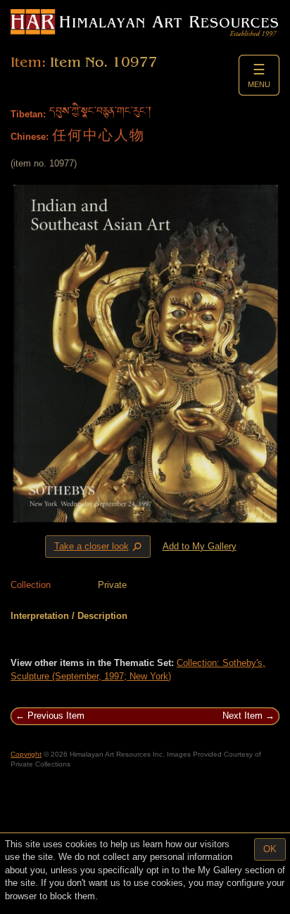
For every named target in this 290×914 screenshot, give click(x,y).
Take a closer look (99, 547)
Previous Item (55, 715)
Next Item (242, 715)
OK (270, 849)
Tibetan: (28, 114)
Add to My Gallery (200, 546)
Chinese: (30, 136)
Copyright (26, 754)
